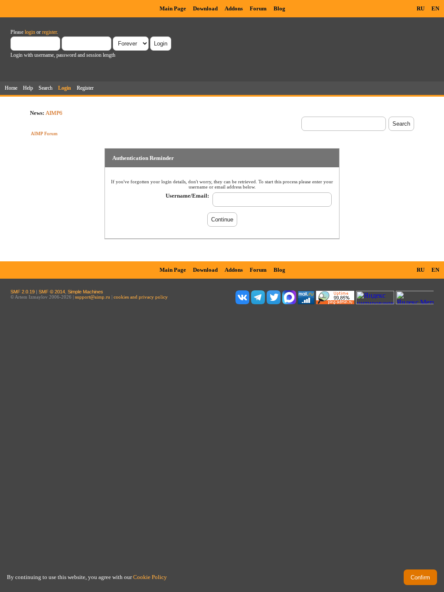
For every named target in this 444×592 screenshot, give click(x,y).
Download (205, 8)
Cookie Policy (150, 577)
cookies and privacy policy (141, 296)
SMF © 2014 (52, 291)
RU (420, 8)
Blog (279, 8)
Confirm (420, 577)
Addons (234, 8)
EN (435, 8)
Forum (258, 8)
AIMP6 (54, 113)
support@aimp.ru (92, 296)
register (49, 32)
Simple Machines (85, 291)
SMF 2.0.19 (22, 291)
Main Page (173, 8)
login (30, 32)
